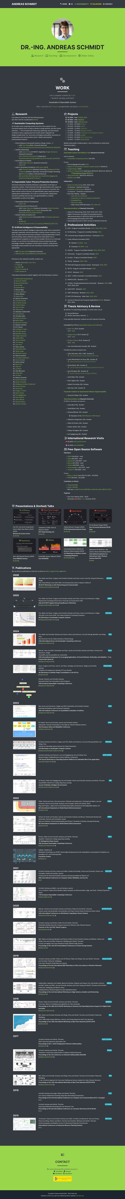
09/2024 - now (83, 246)
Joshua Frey (19, 309)
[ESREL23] (22, 221)
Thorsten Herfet (27, 169)
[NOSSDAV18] (41, 253)
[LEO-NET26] (23, 156)
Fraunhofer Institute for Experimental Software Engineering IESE (85, 391)
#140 (105, 489)
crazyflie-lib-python (96, 489)
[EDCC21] (54, 223)
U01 (92, 204)
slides (72, 558)
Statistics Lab (72, 177)
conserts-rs (71, 469)
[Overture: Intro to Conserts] (33, 223)
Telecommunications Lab (72, 208)
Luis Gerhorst (19, 314)
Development (69, 56)
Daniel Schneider (53, 208)
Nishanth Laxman (21, 353)
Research (38, 56)
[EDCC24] (22, 204)
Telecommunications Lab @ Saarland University (84, 356)
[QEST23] (22, 165)
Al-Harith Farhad (20, 303)
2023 (100, 276)
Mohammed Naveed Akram (24, 278)
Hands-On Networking (75, 185)
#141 (109, 489)
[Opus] (21, 223)
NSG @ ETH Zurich (80, 441)
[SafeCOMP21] (37, 212)
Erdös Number (20, 271)
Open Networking (86, 137)
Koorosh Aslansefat (21, 283)
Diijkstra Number (20, 269)
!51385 (75, 485)
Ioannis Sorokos (20, 386)
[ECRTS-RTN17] (35, 178)
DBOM (70, 456)
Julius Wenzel (19, 399)
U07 (99, 204)
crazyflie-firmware (79, 489)
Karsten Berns (19, 287)
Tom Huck (18, 344)
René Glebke (19, 320)
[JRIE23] (18, 253)
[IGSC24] (22, 147)
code (48, 587)
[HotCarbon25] (33, 156)
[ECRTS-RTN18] (24, 178)
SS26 (87, 164)
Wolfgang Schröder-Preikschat (25, 384)
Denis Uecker (19, 393)
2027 (93, 228)
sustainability (83, 107)
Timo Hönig (26, 145)
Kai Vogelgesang (20, 395)
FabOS (83, 126)
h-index (17, 265)
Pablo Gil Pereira (20, 318)
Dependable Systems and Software (90, 325)
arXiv (64, 571)
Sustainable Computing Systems (78, 158)
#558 (87, 489)
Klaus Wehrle (19, 397)
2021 (84, 289)
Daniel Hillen (19, 338)
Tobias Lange (19, 351)
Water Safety (87, 56)
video (49, 750)
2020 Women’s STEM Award (91, 416)
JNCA (100, 300)
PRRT (69, 477)
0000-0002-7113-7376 (28, 262)
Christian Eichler (20, 300)
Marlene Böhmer (20, 292)
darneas (68, 1171)
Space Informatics (73, 175)
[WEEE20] (57, 147)
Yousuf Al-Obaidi (20, 281)
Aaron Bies (18, 285)
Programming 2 (72, 169)
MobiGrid (84, 128)
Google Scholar (54, 571)
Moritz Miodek (20, 360)
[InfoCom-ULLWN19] (42, 176)
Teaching (52, 56)
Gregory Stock (72, 334)
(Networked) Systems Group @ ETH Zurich (82, 361)
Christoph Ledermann (52, 217)
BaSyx (76, 475)
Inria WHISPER (79, 445)
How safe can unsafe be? (79, 196)
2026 (97, 228)
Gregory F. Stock (20, 390)
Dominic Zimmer (20, 404)
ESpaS (70, 458)
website (16, 536)
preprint (44, 643)
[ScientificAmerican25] (26, 158)
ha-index (18, 267)
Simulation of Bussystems (76, 189)
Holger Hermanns (51, 152)
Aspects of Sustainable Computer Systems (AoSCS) (84, 166)
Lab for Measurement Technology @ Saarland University (86, 367)
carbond (70, 465)
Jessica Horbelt (36, 210)
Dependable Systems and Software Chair (77, 152)
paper (44, 587)
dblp (47, 571)
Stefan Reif (18, 373)
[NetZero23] (30, 147)
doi (40, 587)
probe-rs (70, 487)
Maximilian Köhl (20, 349)
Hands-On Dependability (76, 171)
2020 (92, 292)
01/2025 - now (82, 243)
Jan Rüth (18, 375)
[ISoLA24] (22, 212)
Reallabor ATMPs (86, 130)
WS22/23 (83, 173)
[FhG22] (28, 212)
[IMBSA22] (46, 223)
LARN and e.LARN (41, 167)
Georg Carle (19, 296)
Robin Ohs (18, 364)
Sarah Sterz (19, 388)
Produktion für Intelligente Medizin (92, 133)
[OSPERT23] (49, 147)
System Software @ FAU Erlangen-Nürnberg (83, 373)
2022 (105, 265)
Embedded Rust (76, 200)
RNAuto (83, 124)
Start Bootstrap (80, 1195)
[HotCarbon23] (39, 147)
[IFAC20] (31, 176)
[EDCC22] (24, 253)
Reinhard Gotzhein (21, 322)
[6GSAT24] (56, 158)
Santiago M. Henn (21, 329)
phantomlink (72, 461)
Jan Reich (18, 369)
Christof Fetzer (20, 305)
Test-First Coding (76, 202)
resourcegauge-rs (73, 467)
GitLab (70, 485)
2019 (95, 296)
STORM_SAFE (82, 117)
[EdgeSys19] (53, 176)
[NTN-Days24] (47, 158)
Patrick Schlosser (20, 380)
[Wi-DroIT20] (23, 176)
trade (73, 95)
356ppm (54, 107)
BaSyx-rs (70, 475)
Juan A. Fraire (26, 152)
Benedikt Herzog (20, 333)
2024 (105, 228)
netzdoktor (59, 1171)
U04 (95, 204)
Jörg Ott (18, 366)
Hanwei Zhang (20, 401)
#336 (75, 487)
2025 (101, 228)
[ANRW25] (38, 158)
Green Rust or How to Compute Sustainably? (85, 198)
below (35, 119)
